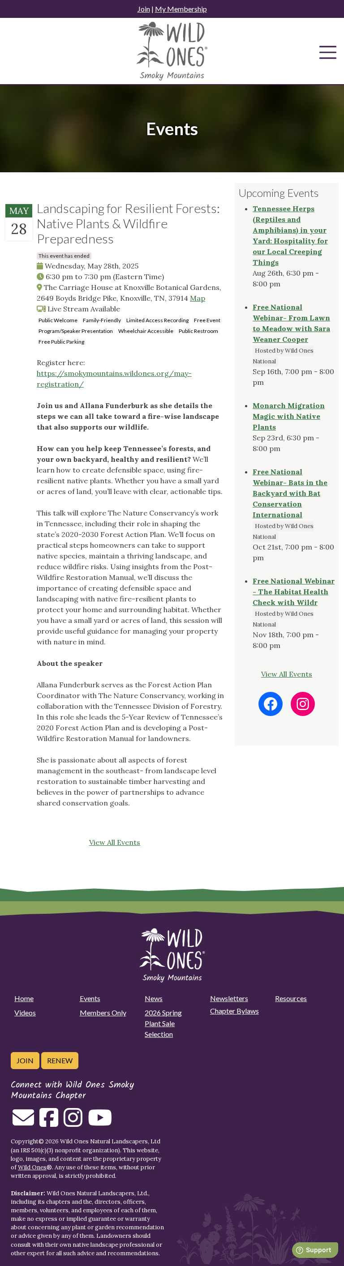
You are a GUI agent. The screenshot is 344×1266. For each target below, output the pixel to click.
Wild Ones (32, 1167)
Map (197, 298)
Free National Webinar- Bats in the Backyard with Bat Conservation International (290, 493)
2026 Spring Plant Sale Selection (163, 1023)
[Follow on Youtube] (100, 1122)
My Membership (181, 8)
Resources (291, 998)
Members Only (103, 1012)
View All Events (114, 842)
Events (90, 998)
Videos (25, 1012)
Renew (60, 1060)
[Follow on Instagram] (73, 1122)
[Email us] (23, 1122)
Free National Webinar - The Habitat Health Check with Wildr (294, 591)
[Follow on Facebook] (49, 1122)
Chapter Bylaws (234, 1010)
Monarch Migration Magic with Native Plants (289, 416)
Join (144, 8)
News (154, 998)
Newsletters (229, 998)
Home (24, 998)
